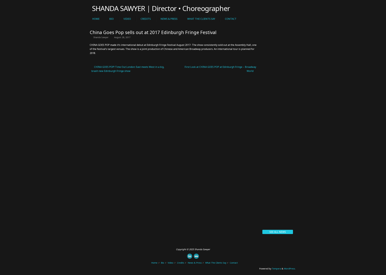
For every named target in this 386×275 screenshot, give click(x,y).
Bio (162, 262)
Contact (234, 262)
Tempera (276, 268)
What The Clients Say (215, 262)
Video (170, 262)
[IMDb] (196, 256)
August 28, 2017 (122, 37)
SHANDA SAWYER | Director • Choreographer (161, 8)
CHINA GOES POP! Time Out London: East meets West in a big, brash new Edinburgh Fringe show (127, 69)
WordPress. (290, 268)
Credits (180, 262)
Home (154, 262)
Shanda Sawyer (101, 37)
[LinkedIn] (189, 256)
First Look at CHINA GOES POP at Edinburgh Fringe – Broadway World (220, 69)
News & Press (195, 262)
